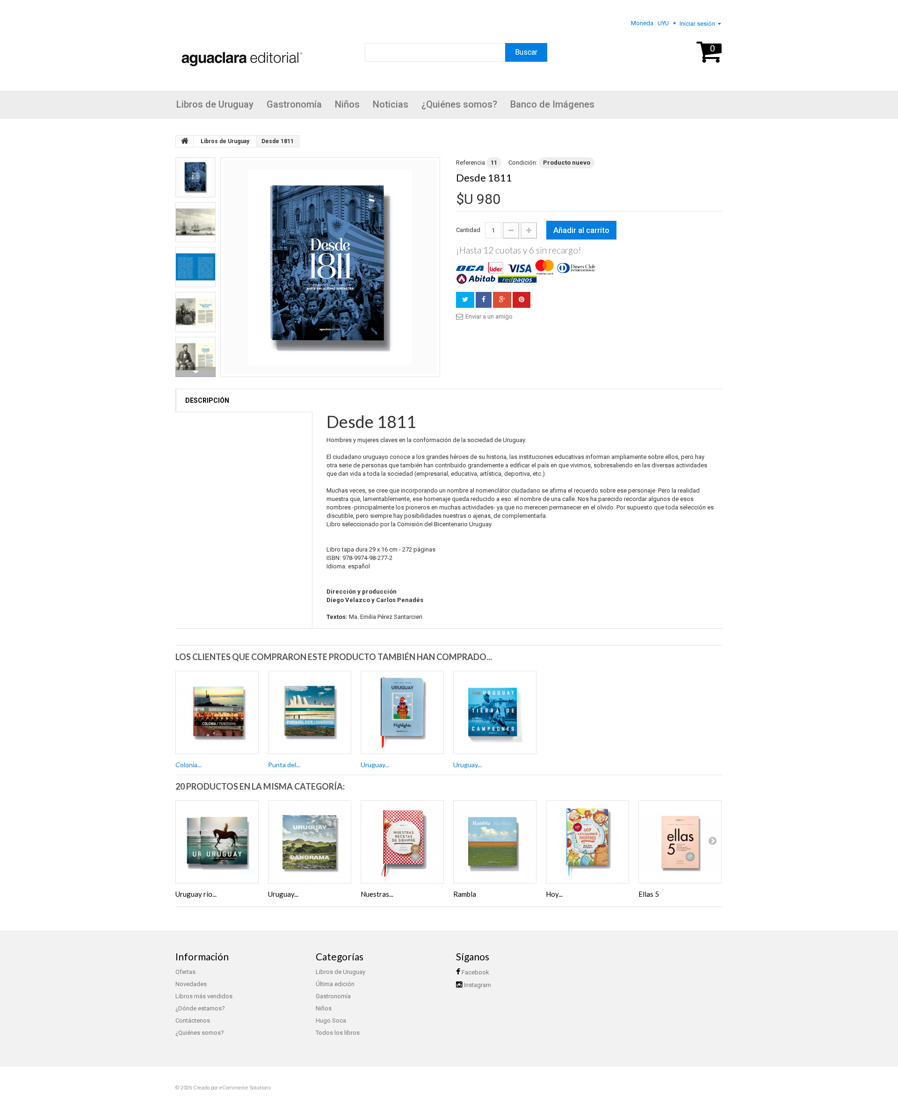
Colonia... (188, 765)
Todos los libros (338, 1032)
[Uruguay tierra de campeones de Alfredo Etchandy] (494, 712)
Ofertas (185, 971)
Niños (347, 104)
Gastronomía (294, 104)
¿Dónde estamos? (200, 1008)
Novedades (191, 984)
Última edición (335, 984)
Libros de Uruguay (214, 104)
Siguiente (195, 372)
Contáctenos (192, 1020)
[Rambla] (494, 842)
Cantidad (468, 229)
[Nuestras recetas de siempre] (402, 842)
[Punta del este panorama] (309, 712)
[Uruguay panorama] (309, 842)
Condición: (522, 162)
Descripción (207, 400)
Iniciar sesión (697, 23)
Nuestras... (377, 894)
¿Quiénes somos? (459, 104)
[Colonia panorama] (217, 712)
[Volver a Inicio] (185, 141)
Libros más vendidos (203, 996)
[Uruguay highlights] (402, 712)
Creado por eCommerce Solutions (232, 1088)
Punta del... (284, 765)
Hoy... (554, 894)
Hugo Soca (331, 1020)
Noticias (390, 104)
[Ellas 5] (680, 842)
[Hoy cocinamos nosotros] (587, 842)
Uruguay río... (196, 894)
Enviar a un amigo (489, 316)
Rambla (464, 894)
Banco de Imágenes (552, 104)
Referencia (470, 162)
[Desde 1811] (330, 267)
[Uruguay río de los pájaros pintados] (217, 842)
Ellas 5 (648, 894)
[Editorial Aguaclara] (239, 46)
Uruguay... (375, 765)
